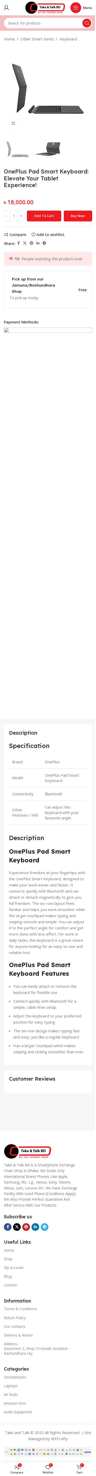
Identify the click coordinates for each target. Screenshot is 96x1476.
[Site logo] (45, 7)
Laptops (10, 1385)
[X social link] (25, 243)
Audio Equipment (18, 1411)
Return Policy (15, 1317)
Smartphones (15, 1377)
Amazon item (15, 1403)
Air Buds (11, 1394)
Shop (8, 1258)
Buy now (78, 215)
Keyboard (68, 38)
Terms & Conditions (20, 1308)
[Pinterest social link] (31, 243)
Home (9, 38)
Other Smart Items (37, 38)
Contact (10, 1285)
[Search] (86, 23)
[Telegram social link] (44, 243)
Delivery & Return (18, 1335)
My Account (14, 1267)
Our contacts (14, 1326)
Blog (8, 1276)
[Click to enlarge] (13, 123)
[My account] (6, 8)
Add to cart (44, 215)
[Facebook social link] (18, 243)
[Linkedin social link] (38, 243)
